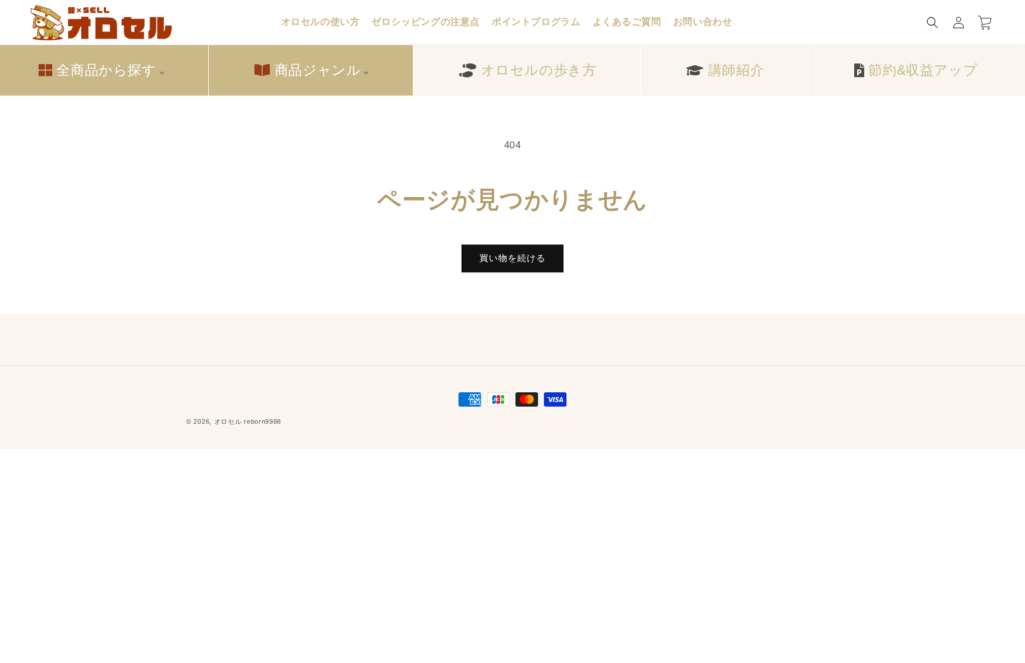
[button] (932, 22)
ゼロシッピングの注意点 (425, 22)
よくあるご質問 (627, 22)
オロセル (228, 421)
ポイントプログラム (536, 22)
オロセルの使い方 (320, 22)
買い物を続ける (512, 258)
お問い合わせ (703, 22)
